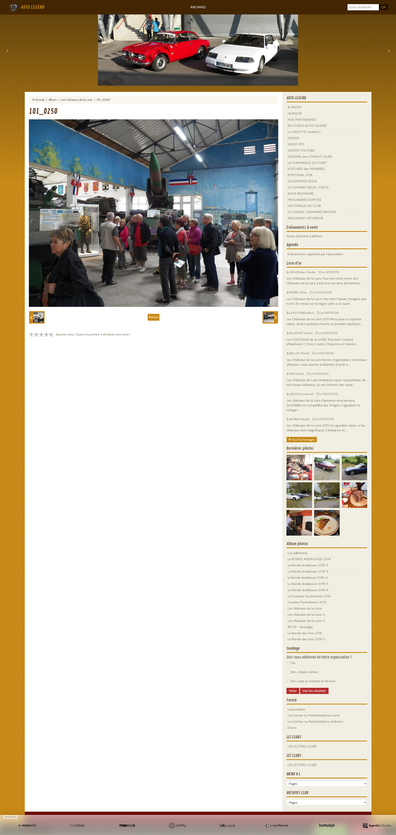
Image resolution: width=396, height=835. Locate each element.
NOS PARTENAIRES (302, 120)
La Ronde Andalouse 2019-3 (308, 571)
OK (383, 7)
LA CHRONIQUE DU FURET (307, 163)
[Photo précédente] (37, 317)
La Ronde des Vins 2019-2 (306, 639)
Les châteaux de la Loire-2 (306, 615)
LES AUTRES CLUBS (302, 746)
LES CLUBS (293, 737)
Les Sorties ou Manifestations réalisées (315, 722)
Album (53, 100)
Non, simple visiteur (304, 672)
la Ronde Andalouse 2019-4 (308, 578)
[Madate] (77, 825)
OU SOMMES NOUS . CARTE (308, 187)
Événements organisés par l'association (315, 254)
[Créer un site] (27, 825)
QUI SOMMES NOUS (302, 181)
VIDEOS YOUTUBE (301, 150)
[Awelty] (177, 825)
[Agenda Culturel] (376, 825)
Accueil (39, 100)
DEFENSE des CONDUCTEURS (310, 157)
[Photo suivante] (270, 317)
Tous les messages (303, 439)
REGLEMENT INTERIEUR (305, 218)
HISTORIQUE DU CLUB (304, 206)
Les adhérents (298, 553)
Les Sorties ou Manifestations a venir (314, 715)
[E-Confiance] (277, 825)
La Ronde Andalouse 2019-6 (308, 590)
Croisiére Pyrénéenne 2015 (307, 602)
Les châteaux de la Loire (76, 100)
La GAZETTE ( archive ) (304, 132)
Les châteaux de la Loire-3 (306, 621)
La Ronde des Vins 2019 (305, 633)
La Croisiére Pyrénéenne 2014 (309, 596)
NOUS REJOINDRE (301, 194)
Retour (153, 317)
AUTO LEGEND (32, 7)
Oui (293, 663)
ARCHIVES (198, 7)
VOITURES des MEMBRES (306, 169)
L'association (296, 709)
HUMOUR (295, 113)
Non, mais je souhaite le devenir (313, 681)
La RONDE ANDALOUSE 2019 (309, 559)
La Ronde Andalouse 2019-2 (308, 565)
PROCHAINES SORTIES (304, 200)
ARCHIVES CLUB (297, 792)
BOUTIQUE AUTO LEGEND (307, 126)
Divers (292, 728)
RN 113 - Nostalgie (300, 627)
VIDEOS (293, 138)
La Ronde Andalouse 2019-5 (308, 584)
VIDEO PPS (296, 144)
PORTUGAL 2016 (300, 175)
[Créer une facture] (227, 825)
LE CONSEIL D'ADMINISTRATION (312, 212)
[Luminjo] (326, 825)
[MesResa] (127, 825)
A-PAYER (294, 107)
